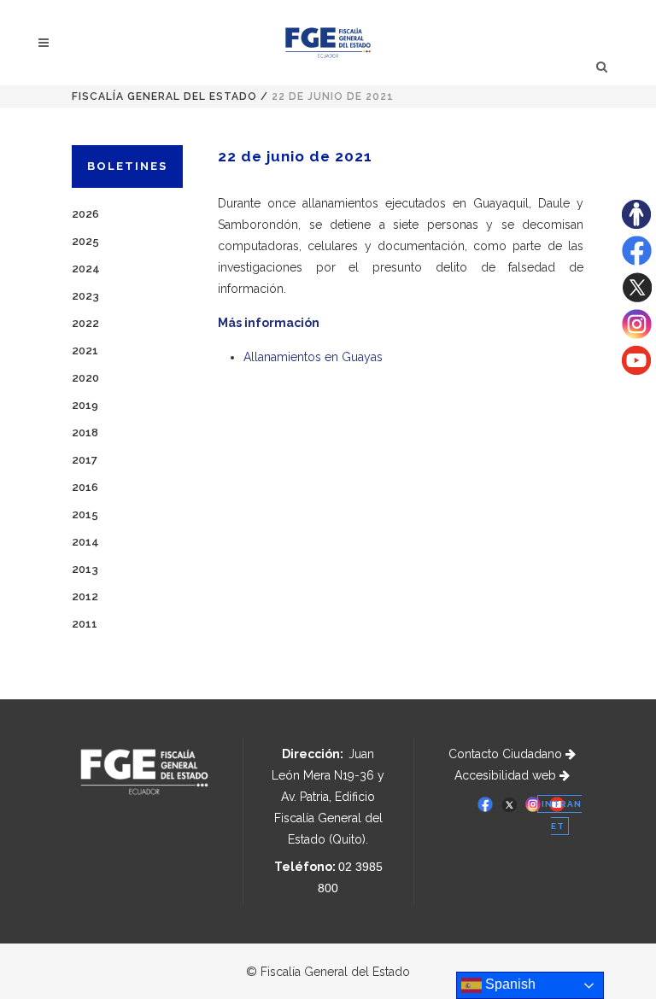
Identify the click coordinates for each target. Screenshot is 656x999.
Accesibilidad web (506, 775)
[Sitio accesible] (636, 224)
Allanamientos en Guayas (313, 357)
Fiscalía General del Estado (164, 96)
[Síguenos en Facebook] (637, 261)
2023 (85, 295)
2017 (84, 459)
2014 (85, 541)
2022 (85, 323)
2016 (85, 487)
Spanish (509, 984)
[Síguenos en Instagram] (637, 335)
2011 (84, 623)
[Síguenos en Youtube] (636, 370)
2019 (85, 405)
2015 (85, 514)
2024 (86, 268)
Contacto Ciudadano (506, 754)
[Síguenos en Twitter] (637, 298)
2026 (85, 213)
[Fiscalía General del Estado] (328, 43)
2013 (85, 569)
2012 (85, 596)
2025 (85, 241)
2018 (85, 432)
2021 (85, 350)
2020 (85, 377)
